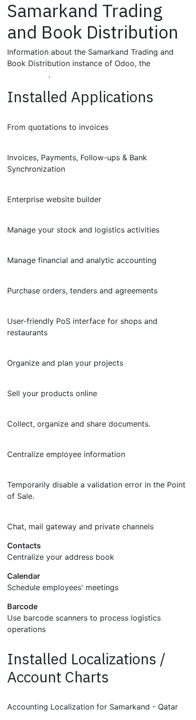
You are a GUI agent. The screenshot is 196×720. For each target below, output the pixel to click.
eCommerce (29, 382)
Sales (17, 115)
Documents (28, 412)
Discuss (22, 515)
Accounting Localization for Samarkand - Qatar (92, 695)
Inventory (24, 218)
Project (20, 351)
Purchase (24, 279)
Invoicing (23, 146)
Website (22, 188)
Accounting (28, 248)
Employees (27, 443)
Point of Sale (30, 309)
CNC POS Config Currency (55, 473)
